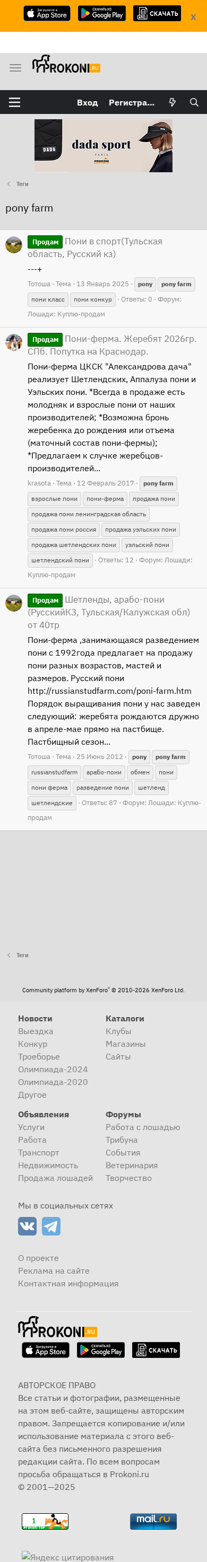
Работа (32, 1139)
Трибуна (122, 1139)
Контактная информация (68, 1283)
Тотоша (39, 283)
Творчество (129, 1177)
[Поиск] (194, 102)
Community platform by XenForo (103, 990)
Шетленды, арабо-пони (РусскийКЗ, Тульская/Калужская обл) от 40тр (109, 612)
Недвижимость (48, 1165)
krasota (39, 483)
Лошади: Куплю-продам (66, 314)
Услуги (31, 1127)
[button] (14, 102)
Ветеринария (132, 1165)
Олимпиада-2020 (53, 1081)
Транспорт (38, 1152)
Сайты (118, 1056)
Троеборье (39, 1056)
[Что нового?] (173, 102)
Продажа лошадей (55, 1177)
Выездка (36, 1031)
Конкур (32, 1043)
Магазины (126, 1043)
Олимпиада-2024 (53, 1069)
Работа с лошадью (143, 1127)
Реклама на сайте (54, 1270)
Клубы (119, 1031)
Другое (32, 1094)
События (123, 1152)
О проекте (38, 1257)
